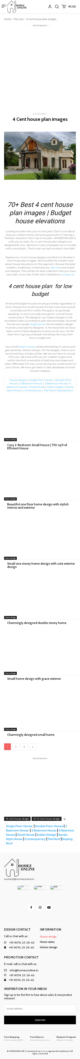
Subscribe (40, 1019)
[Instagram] (40, 907)
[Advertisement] (40, 67)
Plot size (19, 19)
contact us (67, 274)
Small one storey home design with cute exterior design (41, 565)
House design (10, 440)
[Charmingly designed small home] (40, 709)
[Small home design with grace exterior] (40, 653)
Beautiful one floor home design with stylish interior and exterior (38, 506)
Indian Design (55, 386)
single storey (37, 324)
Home (7, 19)
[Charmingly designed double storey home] (40, 597)
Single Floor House (41, 379)
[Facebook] (31, 907)
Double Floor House (49, 826)
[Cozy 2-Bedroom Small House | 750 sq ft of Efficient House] (40, 419)
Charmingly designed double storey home (36, 623)
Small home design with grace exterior (34, 679)
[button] (57, 6)
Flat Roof (49, 390)
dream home (26, 346)
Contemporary (32, 390)
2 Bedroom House (30, 383)
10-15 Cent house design (46, 818)
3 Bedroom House (56, 383)
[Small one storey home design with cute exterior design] (40, 538)
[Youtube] (49, 907)
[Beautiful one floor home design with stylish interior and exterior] (40, 479)
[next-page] (32, 746)
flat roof (55, 267)
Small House (37, 386)
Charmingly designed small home (31, 735)
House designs (18, 379)
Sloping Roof (65, 390)
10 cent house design (17, 818)
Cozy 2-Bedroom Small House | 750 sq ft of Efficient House (37, 446)
